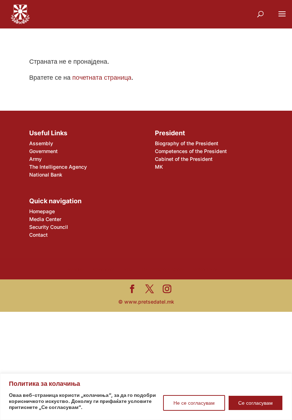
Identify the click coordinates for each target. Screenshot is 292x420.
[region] (146, 396)
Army (35, 159)
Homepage (42, 211)
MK (159, 167)
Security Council (48, 227)
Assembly (41, 143)
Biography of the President (186, 143)
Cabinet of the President (184, 159)
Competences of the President (191, 151)
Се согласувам (255, 403)
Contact (38, 235)
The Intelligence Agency (58, 167)
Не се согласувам (194, 403)
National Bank (45, 175)
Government (43, 151)
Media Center (45, 219)
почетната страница (101, 77)
